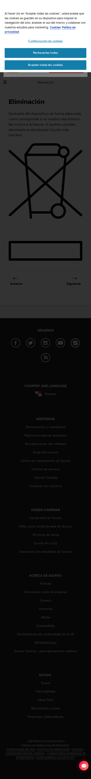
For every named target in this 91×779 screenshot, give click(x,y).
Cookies (55, 27)
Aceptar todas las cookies (45, 65)
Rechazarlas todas (45, 53)
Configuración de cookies (45, 41)
